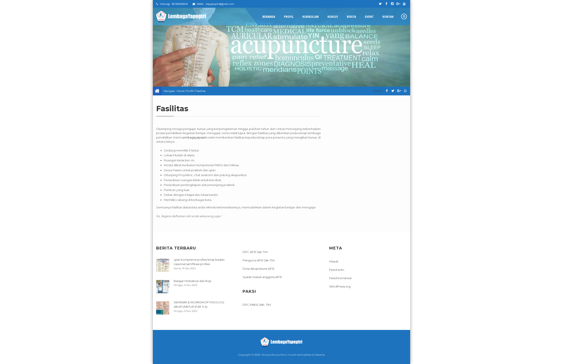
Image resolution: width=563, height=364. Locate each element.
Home (180, 91)
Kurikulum (310, 16)
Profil (289, 16)
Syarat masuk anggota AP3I (262, 277)
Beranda (268, 16)
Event (369, 16)
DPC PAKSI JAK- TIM (257, 304)
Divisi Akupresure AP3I (258, 268)
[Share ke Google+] (399, 91)
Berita (351, 16)
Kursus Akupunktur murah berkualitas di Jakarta (293, 354)
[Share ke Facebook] (386, 91)
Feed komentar (340, 278)
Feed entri (336, 269)
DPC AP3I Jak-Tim (255, 252)
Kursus (332, 16)
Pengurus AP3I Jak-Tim (259, 260)
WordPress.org (340, 286)
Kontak (388, 16)
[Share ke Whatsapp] (405, 91)
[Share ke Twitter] (393, 91)
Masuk (333, 261)
